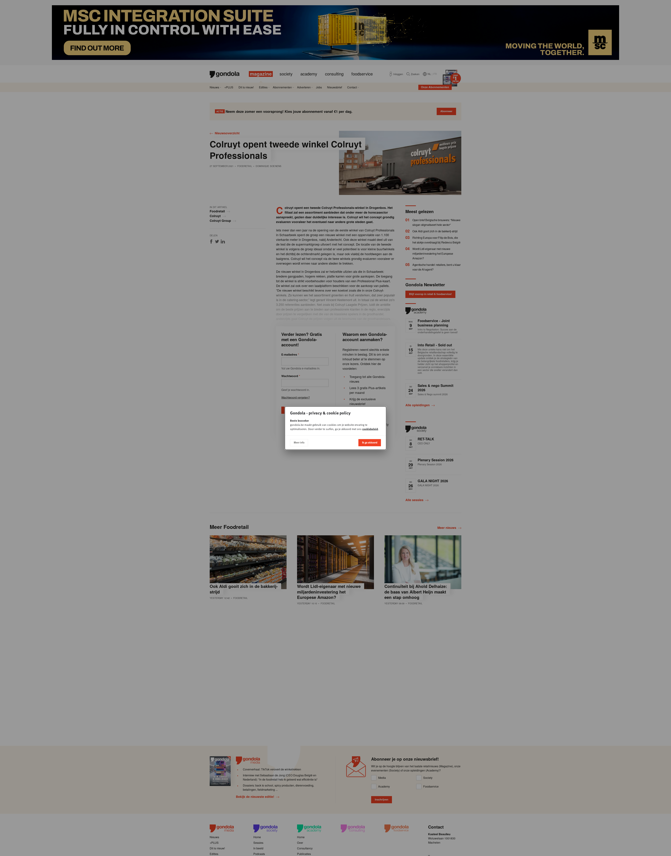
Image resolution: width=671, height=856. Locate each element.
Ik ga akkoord (369, 442)
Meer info (299, 442)
